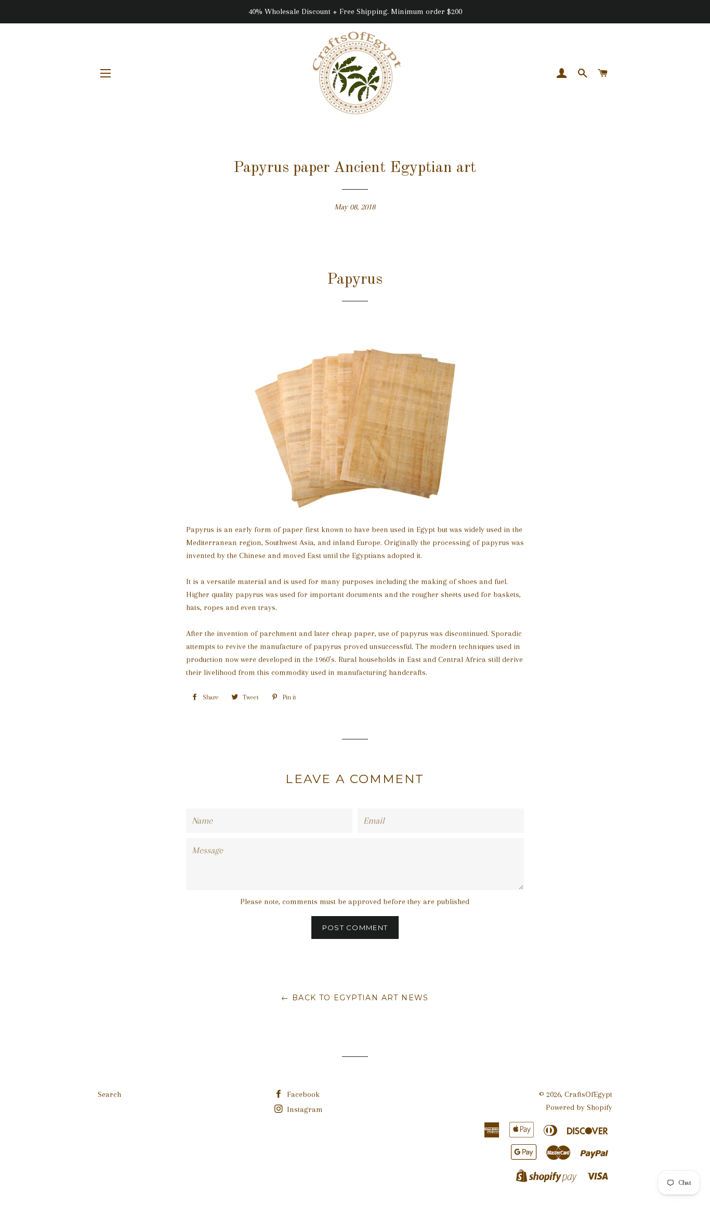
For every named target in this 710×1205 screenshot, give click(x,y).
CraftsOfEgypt (588, 1094)
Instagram (304, 1109)
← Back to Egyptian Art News (355, 997)
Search (109, 1094)
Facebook (302, 1094)
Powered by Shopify (579, 1107)
